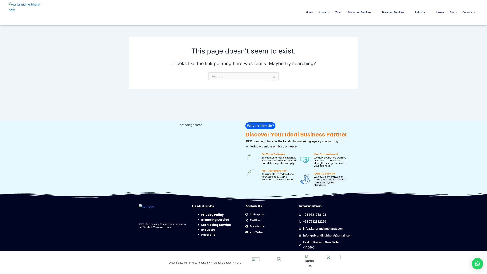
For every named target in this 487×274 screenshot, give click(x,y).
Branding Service (215, 219)
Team (338, 12)
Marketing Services (359, 12)
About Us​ (324, 12)
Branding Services (393, 12)
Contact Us (469, 12)
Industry (420, 12)
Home (309, 12)
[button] (260, 125)
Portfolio (208, 235)
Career (440, 12)
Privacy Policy (212, 215)
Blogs (453, 12)
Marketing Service (216, 225)
